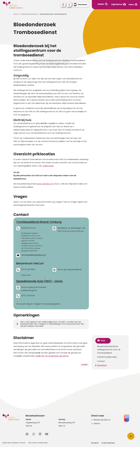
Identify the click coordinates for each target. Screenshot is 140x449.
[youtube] (46, 434)
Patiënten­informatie (29, 14)
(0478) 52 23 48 (28, 228)
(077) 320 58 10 (28, 296)
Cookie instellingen (108, 443)
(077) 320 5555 (28, 270)
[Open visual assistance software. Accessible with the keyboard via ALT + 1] (63, 4)
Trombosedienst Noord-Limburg (39, 222)
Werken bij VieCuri (102, 420)
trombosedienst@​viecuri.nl (33, 255)
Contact (101, 361)
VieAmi (97, 424)
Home (15, 14)
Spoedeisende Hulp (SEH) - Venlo (39, 281)
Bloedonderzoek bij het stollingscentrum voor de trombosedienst (108, 350)
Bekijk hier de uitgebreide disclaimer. (52, 356)
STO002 (84, 365)
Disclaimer (102, 365)
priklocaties (48, 166)
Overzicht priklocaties (107, 357)
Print (103, 341)
